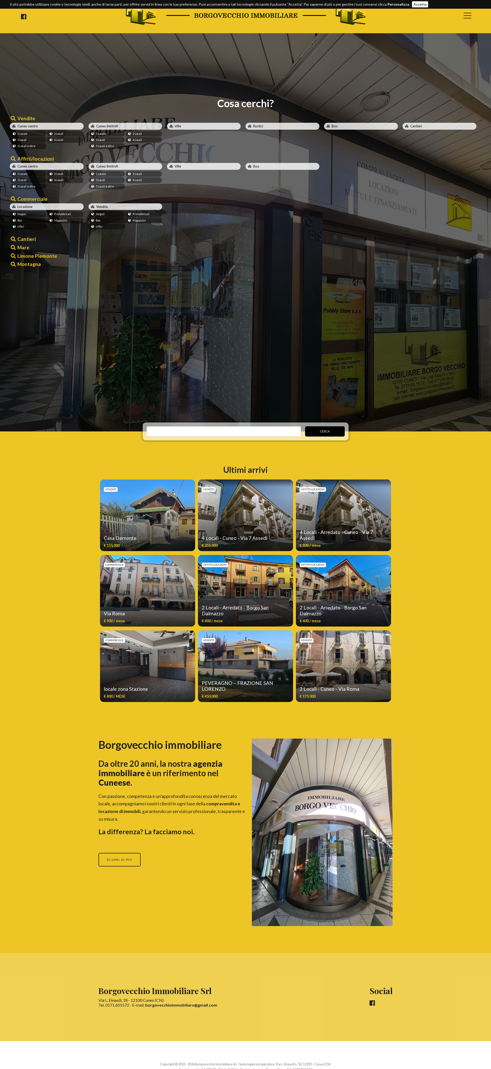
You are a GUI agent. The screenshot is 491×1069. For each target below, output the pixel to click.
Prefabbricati (62, 214)
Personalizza (398, 4)
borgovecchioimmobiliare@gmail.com (181, 1005)
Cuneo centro (27, 126)
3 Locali (22, 139)
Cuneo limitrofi (107, 126)
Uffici (20, 226)
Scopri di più (119, 859)
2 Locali (58, 133)
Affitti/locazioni (35, 159)
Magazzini (60, 220)
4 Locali (58, 139)
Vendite (26, 118)
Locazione (24, 207)
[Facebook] (23, 16)
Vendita (102, 207)
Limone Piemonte (37, 256)
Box (335, 126)
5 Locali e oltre (26, 146)
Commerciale (32, 199)
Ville (178, 126)
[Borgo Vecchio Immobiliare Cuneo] (246, 24)
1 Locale (22, 133)
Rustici (258, 126)
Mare (23, 247)
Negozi (21, 214)
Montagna (29, 264)
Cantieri (416, 126)
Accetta (420, 4)
